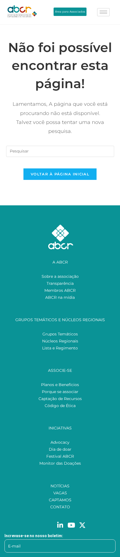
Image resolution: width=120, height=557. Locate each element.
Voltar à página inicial (60, 174)
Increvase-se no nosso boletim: (33, 536)
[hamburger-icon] (103, 12)
